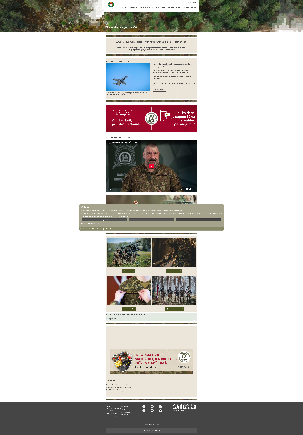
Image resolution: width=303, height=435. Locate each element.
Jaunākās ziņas (159, 90)
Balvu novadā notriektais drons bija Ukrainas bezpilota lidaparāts (172, 77)
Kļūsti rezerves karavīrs (173, 309)
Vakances (124, 409)
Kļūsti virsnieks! (128, 309)
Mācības (163, 7)
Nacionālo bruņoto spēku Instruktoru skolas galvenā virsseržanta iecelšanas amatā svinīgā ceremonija (171, 71)
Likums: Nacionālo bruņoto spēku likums (118, 384)
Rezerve (171, 7)
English (189, 2)
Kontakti (194, 7)
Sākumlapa (111, 5)
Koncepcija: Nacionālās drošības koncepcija (119, 392)
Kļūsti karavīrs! (133, 7)
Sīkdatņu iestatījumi (113, 417)
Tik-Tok (160, 410)
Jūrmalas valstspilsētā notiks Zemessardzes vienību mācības (174, 83)
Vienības (178, 7)
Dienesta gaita (145, 7)
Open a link (151, 337)
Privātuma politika (112, 413)
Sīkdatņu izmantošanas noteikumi (91, 223)
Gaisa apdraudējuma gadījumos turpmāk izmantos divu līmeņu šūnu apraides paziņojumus (127, 93)
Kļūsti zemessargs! (173, 271)
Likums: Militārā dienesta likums (116, 389)
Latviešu (194, 2)
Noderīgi (186, 7)
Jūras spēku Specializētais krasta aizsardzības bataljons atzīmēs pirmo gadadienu (172, 65)
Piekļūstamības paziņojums (125, 413)
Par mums (155, 7)
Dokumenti (124, 406)
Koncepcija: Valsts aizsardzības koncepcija (119, 387)
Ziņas (124, 7)
